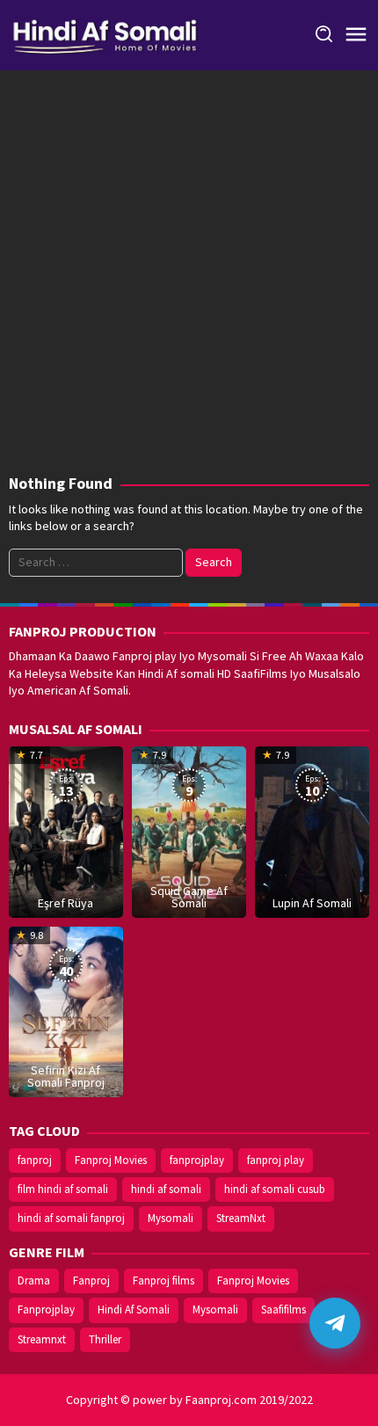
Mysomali (170, 1218)
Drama (34, 1280)
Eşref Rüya (65, 903)
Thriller (105, 1339)
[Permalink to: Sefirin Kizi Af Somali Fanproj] (66, 1010)
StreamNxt (240, 1218)
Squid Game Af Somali (189, 896)
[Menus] (356, 35)
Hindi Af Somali (134, 1309)
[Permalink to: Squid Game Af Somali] (189, 830)
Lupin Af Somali (312, 903)
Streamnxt (42, 1339)
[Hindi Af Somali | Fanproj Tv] (105, 33)
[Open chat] (334, 1323)
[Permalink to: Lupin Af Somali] (312, 830)
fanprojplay (197, 1160)
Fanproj (91, 1280)
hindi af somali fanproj (71, 1218)
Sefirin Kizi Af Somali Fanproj (66, 1076)
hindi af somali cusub (274, 1189)
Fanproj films (163, 1280)
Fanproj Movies (111, 1160)
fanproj (35, 1160)
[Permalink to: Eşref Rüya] (66, 830)
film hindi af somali (63, 1189)
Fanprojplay (46, 1309)
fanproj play (275, 1160)
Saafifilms (283, 1309)
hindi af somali (166, 1189)
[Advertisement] (189, 277)
